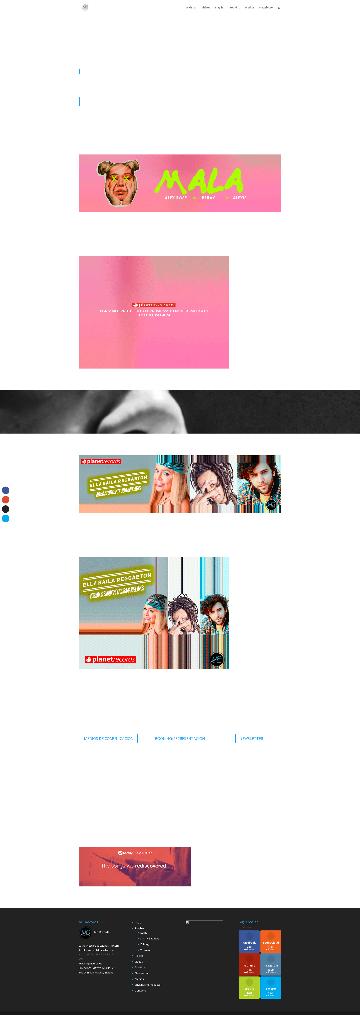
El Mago (145, 944)
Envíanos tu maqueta (180, 798)
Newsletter (266, 7)
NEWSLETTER (251, 738)
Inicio (138, 922)
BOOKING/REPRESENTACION (180, 738)
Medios (249, 7)
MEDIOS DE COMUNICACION (109, 738)
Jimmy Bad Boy (149, 938)
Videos (206, 7)
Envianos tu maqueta (147, 984)
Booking (235, 7)
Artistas (191, 7)
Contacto (140, 990)
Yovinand (145, 950)
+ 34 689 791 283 (90, 954)
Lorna (143, 932)
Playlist (220, 7)
